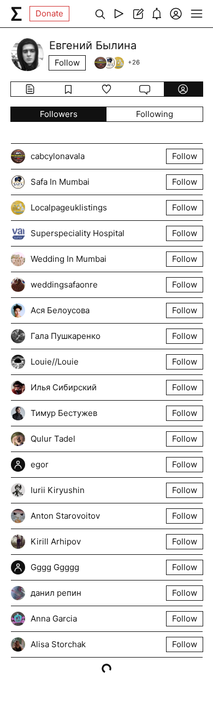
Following (154, 114)
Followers (59, 114)
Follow (67, 62)
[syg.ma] (16, 14)
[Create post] (137, 14)
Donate (49, 13)
